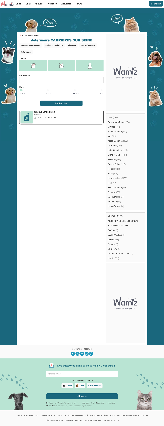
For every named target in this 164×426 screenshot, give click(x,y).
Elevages (72, 45)
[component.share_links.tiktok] (87, 354)
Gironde (114, 127)
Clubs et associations (54, 45)
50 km (48, 93)
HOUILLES (114, 258)
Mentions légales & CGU (105, 415)
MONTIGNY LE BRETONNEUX (123, 221)
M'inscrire (82, 396)
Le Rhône (115, 145)
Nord (113, 117)
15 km (22, 93)
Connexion (156, 4)
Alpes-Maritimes (118, 141)
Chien (69, 386)
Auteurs (47, 415)
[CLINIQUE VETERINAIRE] (26, 117)
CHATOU (113, 239)
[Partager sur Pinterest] (91, 354)
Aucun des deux (94, 386)
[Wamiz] (7, 4)
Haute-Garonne (117, 131)
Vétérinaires (34, 35)
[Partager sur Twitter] (77, 354)
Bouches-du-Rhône (119, 122)
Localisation (24, 75)
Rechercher (61, 103)
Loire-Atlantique (118, 150)
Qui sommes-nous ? (28, 415)
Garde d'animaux (88, 45)
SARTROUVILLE (116, 235)
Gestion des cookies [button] (135, 415)
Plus (102, 93)
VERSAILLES (115, 216)
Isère (112, 183)
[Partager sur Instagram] (82, 354)
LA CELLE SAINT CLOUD (120, 253)
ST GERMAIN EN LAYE (119, 225)
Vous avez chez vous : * (82, 380)
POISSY (113, 230)
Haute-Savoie (116, 206)
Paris (113, 173)
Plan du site (111, 420)
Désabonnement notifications (64, 420)
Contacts (60, 415)
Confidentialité (78, 415)
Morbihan (114, 201)
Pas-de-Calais (117, 164)
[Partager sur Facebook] (73, 354)
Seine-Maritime (117, 187)
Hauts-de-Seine (117, 178)
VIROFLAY (114, 249)
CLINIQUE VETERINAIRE (44, 112)
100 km (75, 93)
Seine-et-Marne (117, 155)
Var (112, 136)
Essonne (114, 192)
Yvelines (114, 159)
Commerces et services (30, 45)
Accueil (24, 35)
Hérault (114, 169)
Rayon (22, 87)
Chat (82, 386)
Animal (22, 58)
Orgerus (113, 244)
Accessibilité (93, 420)
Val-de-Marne (116, 197)
